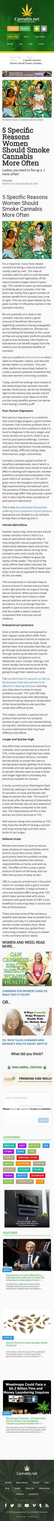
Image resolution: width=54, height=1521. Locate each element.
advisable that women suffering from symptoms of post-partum (26, 509)
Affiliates (19, 1494)
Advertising (44, 1488)
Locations (23, 1163)
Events (41, 44)
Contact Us (34, 1494)
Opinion (13, 60)
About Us (30, 1488)
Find (26, 36)
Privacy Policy (33, 1517)
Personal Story (28, 1157)
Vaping (8, 1181)
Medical (9, 1145)
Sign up (13, 28)
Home (8, 1482)
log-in (13, 1108)
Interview (37, 1175)
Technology (24, 1181)
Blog (29, 57)
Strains (10, 44)
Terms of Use (21, 1517)
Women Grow (36, 357)
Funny (8, 1151)
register (24, 1108)
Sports (38, 1169)
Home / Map (13, 36)
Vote (40, 1181)
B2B (46, 1145)
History (9, 1169)
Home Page (15, 57)
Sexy (22, 1145)
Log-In (24, 28)
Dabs (32, 1151)
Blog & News (40, 36)
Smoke (8, 1163)
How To (21, 1175)
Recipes (34, 1145)
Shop (30, 44)
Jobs (20, 44)
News (20, 1151)
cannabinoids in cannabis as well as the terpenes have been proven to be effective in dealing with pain (26, 682)
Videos (8, 1175)
